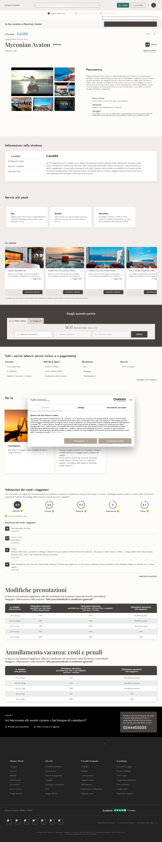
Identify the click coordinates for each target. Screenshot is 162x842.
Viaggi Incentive (16, 793)
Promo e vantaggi (124, 771)
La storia (13, 771)
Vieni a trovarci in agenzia (48, 726)
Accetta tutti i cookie (114, 441)
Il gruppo (13, 766)
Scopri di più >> (66, 465)
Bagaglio (49, 780)
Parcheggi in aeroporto (54, 784)
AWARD (13, 775)
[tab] (17, 321)
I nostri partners (87, 775)
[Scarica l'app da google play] (37, 810)
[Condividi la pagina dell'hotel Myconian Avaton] (154, 34)
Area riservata (15, 780)
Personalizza (79, 441)
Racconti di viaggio (124, 766)
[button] (157, 271)
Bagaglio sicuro (87, 793)
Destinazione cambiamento (91, 789)
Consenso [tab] (45, 408)
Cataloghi (85, 766)
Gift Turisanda (86, 784)
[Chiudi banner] (131, 400)
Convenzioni (15, 784)
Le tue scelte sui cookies (126, 823)
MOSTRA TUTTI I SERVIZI (147, 380)
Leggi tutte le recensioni (148, 576)
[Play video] (32, 82)
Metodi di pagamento (54, 775)
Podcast (84, 771)
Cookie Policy (57, 432)
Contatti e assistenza (53, 766)
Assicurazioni (50, 771)
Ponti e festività (123, 784)
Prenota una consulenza (18, 726)
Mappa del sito (51, 793)
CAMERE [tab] (15, 156)
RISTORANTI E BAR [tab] (16, 161)
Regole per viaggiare (125, 793)
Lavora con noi (16, 789)
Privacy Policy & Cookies (106, 823)
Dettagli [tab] (81, 408)
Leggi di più (37, 279)
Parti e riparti (122, 775)
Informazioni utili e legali (146, 823)
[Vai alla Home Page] (12, 5)
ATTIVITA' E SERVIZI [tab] (16, 166)
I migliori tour (122, 789)
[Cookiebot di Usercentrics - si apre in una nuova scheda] (115, 400)
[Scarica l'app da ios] (39, 810)
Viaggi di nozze (87, 780)
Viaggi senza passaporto (126, 780)
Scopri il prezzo (32, 292)
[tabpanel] (100, 166)
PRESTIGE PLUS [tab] (14, 171)
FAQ (47, 789)
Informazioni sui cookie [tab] (116, 408)
